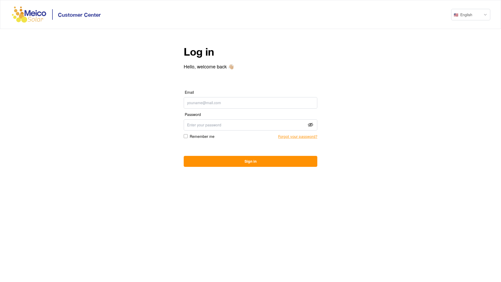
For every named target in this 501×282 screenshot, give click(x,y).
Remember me (202, 136)
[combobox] (470, 14)
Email (189, 92)
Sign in (250, 161)
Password (193, 114)
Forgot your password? (297, 136)
